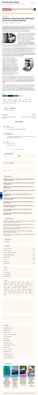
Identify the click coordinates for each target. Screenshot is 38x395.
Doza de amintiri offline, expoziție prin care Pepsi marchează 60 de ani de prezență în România (17, 210)
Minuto (20, 101)
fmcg (5, 285)
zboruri (5, 294)
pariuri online (24, 289)
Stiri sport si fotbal (7, 330)
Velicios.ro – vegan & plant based (10, 334)
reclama (18, 291)
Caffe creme (5, 99)
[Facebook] (1, 193)
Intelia (21, 39)
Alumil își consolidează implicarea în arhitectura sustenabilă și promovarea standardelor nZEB (18, 214)
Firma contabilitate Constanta (9, 345)
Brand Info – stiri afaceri (8, 349)
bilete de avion (13, 282)
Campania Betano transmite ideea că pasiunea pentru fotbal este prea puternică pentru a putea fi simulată (19, 198)
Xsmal (14, 103)
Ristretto (31, 101)
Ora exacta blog (7, 347)
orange (19, 289)
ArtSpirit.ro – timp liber (8, 353)
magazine (19, 287)
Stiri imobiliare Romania (8, 342)
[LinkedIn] (1, 198)
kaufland (9, 287)
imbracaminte (16, 285)
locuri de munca (14, 287)
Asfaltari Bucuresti (7, 351)
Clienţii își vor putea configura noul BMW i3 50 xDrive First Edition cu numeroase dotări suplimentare (19, 183)
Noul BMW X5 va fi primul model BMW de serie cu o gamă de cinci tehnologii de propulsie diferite (18, 187)
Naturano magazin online (8, 355)
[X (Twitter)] (1, 195)
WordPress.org (7, 276)
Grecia (8, 285)
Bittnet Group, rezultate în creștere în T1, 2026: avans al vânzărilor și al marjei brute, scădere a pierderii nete (18, 206)
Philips (27, 101)
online (16, 289)
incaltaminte (22, 285)
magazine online (25, 287)
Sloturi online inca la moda (8, 327)
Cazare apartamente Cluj (8, 357)
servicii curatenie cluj (7, 336)
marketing (11, 289)
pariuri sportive (30, 289)
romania (30, 291)
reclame (22, 291)
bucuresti (18, 282)
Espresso (20, 99)
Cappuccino (15, 99)
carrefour (27, 282)
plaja (5, 291)
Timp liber (5, 259)
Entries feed (7, 272)
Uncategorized (6, 261)
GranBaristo (27, 38)
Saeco (4, 103)
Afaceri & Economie (7, 248)
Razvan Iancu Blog (10, 2)
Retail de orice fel (5, 16)
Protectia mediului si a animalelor (10, 252)
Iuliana (5, 230)
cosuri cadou (11, 162)
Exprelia (30, 99)
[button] (11, 110)
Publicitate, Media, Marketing (9, 254)
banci (9, 282)
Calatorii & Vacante (7, 250)
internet (26, 285)
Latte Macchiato (14, 101)
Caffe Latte (10, 99)
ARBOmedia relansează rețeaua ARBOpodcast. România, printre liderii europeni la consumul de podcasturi (19, 180)
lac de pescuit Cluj (7, 332)
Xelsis (11, 103)
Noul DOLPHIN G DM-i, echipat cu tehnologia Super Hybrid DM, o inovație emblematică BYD (17, 195)
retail (26, 291)
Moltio (23, 101)
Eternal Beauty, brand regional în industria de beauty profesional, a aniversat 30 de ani (19, 191)
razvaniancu (12, 108)
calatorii (23, 282)
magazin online (6, 289)
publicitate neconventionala (11, 291)
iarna (12, 285)
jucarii (5, 287)
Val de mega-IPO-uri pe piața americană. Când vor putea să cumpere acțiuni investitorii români (18, 202)
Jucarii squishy (6, 338)
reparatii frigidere (7, 340)
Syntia (8, 103)
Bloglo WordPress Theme (30, 393)
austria (5, 282)
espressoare (25, 99)
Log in (6, 270)
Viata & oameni (6, 263)
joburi (30, 285)
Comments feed (8, 274)
